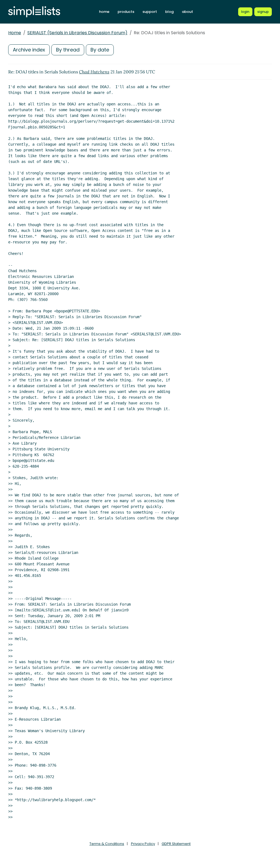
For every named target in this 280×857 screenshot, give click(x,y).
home (104, 11)
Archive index (29, 49)
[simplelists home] (34, 12)
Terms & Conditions (106, 843)
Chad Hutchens (94, 71)
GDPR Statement (176, 843)
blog (169, 11)
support (149, 11)
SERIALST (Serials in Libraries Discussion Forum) (77, 33)
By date (100, 49)
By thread (68, 49)
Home (14, 33)
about (187, 11)
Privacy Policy (143, 843)
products (126, 11)
